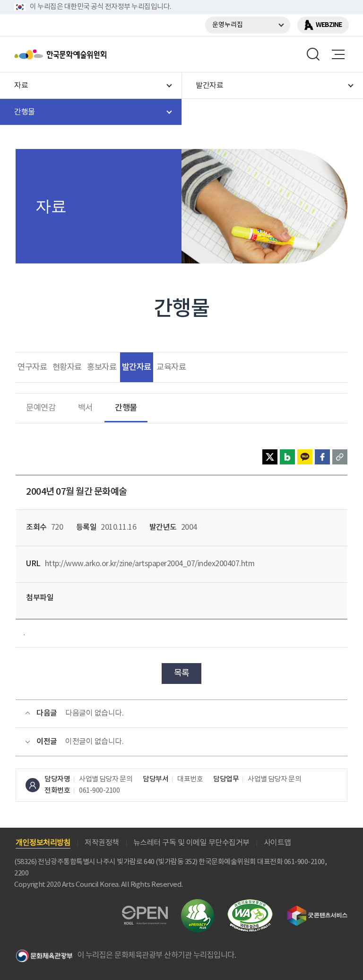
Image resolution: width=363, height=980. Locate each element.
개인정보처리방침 (43, 843)
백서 (85, 408)
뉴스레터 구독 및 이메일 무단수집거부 (191, 843)
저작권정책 (102, 843)
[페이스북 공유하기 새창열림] (322, 457)
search (313, 54)
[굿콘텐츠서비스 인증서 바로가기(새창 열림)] (317, 910)
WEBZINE (329, 25)
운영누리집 (227, 25)
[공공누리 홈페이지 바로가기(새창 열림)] (145, 911)
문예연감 (40, 408)
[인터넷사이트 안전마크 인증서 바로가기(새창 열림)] (197, 905)
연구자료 (32, 367)
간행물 (126, 408)
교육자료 (171, 367)
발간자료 (136, 367)
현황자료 (67, 367)
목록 (182, 673)
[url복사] (340, 457)
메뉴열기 (337, 54)
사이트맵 (277, 843)
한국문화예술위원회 (84, 54)
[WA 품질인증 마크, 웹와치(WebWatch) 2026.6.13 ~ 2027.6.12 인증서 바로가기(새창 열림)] (250, 904)
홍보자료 (101, 367)
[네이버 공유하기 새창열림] (287, 457)
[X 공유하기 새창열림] (270, 457)
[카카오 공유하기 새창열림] (305, 457)
